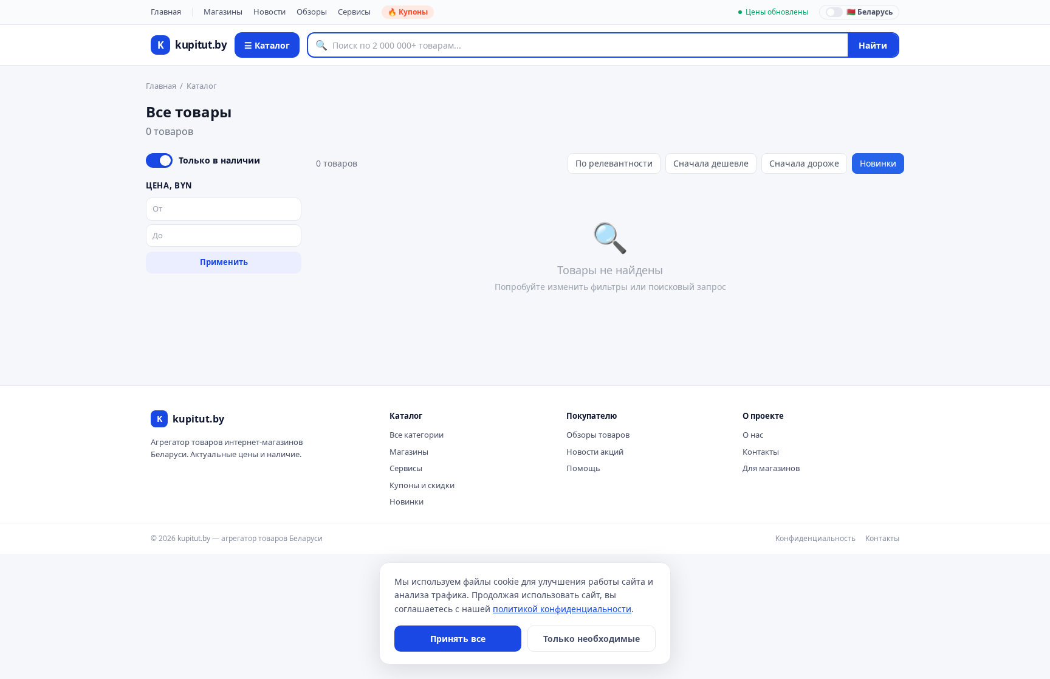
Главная (166, 11)
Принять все (458, 638)
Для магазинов (771, 468)
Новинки (878, 163)
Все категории (416, 434)
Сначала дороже (804, 163)
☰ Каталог (267, 45)
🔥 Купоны (408, 12)
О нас (753, 434)
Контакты (761, 451)
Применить (224, 262)
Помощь (583, 468)
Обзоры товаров (598, 434)
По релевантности (614, 163)
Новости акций (594, 451)
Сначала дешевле (711, 163)
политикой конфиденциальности (562, 609)
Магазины (223, 11)
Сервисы (354, 11)
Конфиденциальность (815, 538)
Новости (269, 11)
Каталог (202, 85)
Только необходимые (591, 638)
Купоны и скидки (422, 485)
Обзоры (312, 11)
